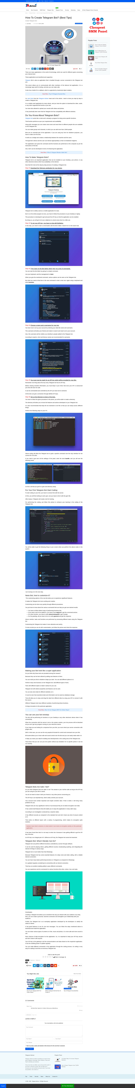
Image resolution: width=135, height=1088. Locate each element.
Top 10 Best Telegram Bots (101, 62)
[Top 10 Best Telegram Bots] (91, 64)
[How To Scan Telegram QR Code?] (91, 58)
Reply (81, 1010)
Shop (42, 1)
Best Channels (34, 10)
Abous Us (46, 1)
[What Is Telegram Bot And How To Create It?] (54, 983)
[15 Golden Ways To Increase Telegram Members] (58, 1060)
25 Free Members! (67, 1086)
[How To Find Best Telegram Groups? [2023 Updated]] (91, 70)
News (78, 10)
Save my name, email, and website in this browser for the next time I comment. (46, 1045)
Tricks (31, 1076)
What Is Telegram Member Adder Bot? (57, 152)
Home (27, 10)
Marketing (73, 10)
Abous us (48, 1076)
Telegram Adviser (44, 98)
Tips (26, 1076)
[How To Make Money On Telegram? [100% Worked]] (91, 52)
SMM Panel (42, 10)
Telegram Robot (78, 23)
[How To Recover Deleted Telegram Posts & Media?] (91, 46)
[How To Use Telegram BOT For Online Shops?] (35, 983)
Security (67, 10)
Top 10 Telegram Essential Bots (57, 94)
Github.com (38, 960)
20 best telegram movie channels (90, 10)
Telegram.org (32, 960)
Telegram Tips (50, 10)
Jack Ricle (30, 98)
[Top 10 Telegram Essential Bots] (72, 983)
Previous (29, 1014)
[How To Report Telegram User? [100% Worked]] (58, 1067)
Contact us (51, 1)
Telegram (28, 80)
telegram (30, 962)
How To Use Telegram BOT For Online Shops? (57, 710)
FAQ (39, 1)
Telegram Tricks (59, 9)
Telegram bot (29, 118)
